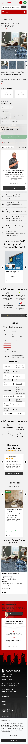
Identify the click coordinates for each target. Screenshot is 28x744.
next (25, 494)
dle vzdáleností (16, 211)
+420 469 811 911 (16, 172)
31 (17, 380)
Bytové (18, 399)
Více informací (5, 731)
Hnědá (18, 268)
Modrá (18, 371)
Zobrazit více (14, 473)
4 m (23, 367)
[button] (7, 94)
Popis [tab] (5, 315)
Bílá (14, 268)
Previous (2, 267)
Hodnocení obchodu (14, 447)
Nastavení (13, 735)
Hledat (24, 7)
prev (2, 494)
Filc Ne (18, 376)
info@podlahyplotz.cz (16, 178)
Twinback (19, 384)
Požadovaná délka (6, 104)
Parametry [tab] (15, 315)
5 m (12, 506)
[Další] (26, 65)
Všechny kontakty (13, 646)
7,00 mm (19, 396)
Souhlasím (13, 740)
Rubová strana (7, 345)
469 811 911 (14, 633)
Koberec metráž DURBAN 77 (10, 573)
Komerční (19, 401)
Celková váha (7, 342)
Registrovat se (14, 613)
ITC (17, 409)
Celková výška (7, 347)
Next (25, 267)
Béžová (10, 268)
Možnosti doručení (9, 143)
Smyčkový (19, 413)
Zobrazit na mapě (6, 679)
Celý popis (4, 84)
